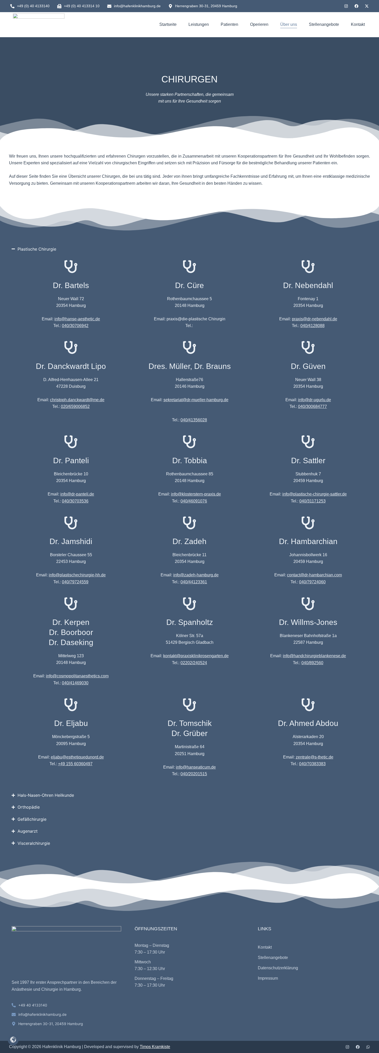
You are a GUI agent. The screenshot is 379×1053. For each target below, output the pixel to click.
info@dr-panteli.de (77, 494)
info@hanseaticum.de (196, 767)
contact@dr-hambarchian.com (314, 575)
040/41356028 (193, 420)
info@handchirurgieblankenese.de (314, 656)
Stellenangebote (324, 24)
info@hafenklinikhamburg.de (137, 6)
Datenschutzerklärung (278, 968)
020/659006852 (75, 406)
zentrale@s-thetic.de (314, 757)
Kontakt (358, 24)
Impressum (268, 978)
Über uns (288, 24)
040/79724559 (75, 582)
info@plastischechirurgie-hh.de (77, 575)
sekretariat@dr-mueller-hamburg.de (195, 400)
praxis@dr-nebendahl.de (314, 319)
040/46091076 (193, 501)
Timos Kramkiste (155, 1046)
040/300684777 (312, 406)
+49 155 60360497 (75, 764)
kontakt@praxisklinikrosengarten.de (196, 656)
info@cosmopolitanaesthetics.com (77, 676)
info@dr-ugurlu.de (314, 400)
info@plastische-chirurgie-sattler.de (314, 494)
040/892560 (312, 663)
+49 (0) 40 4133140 (33, 6)
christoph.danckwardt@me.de (77, 400)
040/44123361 (193, 582)
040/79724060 (312, 582)
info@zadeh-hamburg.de (196, 575)
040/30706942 (75, 325)
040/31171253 (312, 501)
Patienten (229, 24)
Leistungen (198, 24)
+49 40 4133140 (32, 1005)
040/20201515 (193, 774)
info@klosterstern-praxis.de (196, 494)
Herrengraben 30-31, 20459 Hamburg (206, 6)
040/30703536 (75, 501)
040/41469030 (75, 683)
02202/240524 (193, 663)
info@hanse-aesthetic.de (77, 319)
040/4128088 (312, 325)
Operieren (259, 24)
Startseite (168, 24)
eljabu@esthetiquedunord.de (77, 757)
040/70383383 (312, 764)
